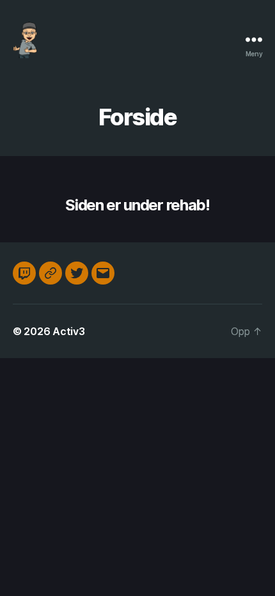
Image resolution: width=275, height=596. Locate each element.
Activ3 (68, 331)
